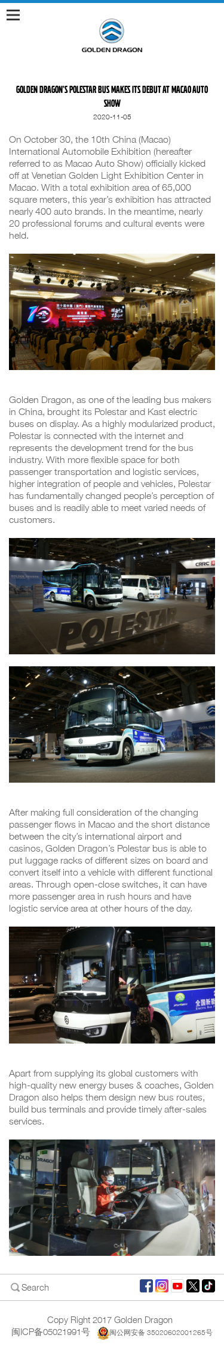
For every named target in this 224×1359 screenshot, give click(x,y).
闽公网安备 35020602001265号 (161, 1332)
